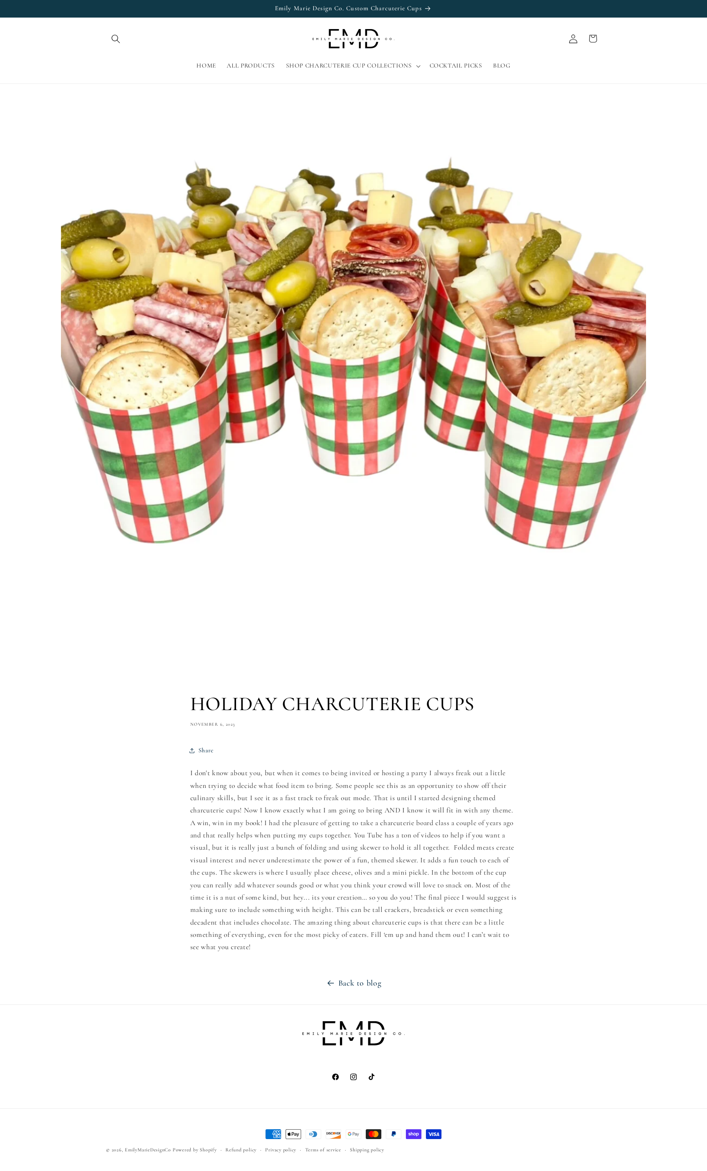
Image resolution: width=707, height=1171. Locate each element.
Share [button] (206, 750)
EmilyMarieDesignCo (148, 1150)
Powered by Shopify (195, 1150)
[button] (116, 38)
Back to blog (360, 983)
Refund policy (241, 1150)
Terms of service (323, 1150)
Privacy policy (280, 1150)
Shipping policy (367, 1150)
